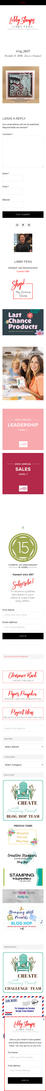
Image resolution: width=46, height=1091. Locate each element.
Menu (23, 2)
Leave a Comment (32, 55)
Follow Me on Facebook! (16, 656)
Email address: (10, 622)
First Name (8, 609)
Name (5, 173)
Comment (7, 134)
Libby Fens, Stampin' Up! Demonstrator (23, 23)
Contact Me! (23, 271)
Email (5, 186)
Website (6, 199)
